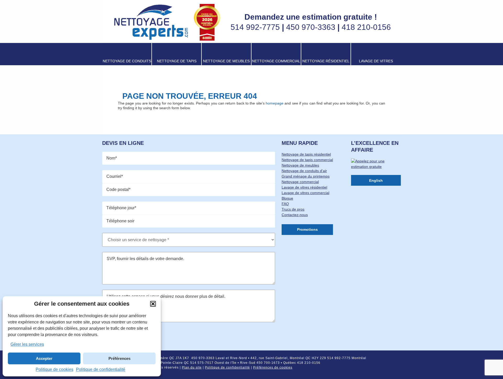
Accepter (44, 358)
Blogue (287, 198)
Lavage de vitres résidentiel (304, 187)
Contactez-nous (295, 215)
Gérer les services (27, 344)
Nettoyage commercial (300, 182)
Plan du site (192, 367)
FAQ (285, 204)
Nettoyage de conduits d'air (304, 171)
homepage (274, 103)
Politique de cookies (54, 369)
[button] (153, 303)
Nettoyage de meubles (300, 165)
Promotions (307, 229)
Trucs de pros (293, 209)
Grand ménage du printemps (306, 176)
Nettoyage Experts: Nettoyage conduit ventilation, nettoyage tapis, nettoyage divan (150, 22)
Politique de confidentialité (100, 369)
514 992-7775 (255, 27)
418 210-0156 (366, 27)
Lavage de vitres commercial (305, 193)
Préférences (119, 358)
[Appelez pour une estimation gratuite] (376, 167)
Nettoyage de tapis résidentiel (306, 154)
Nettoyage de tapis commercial (307, 160)
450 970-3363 (310, 27)
